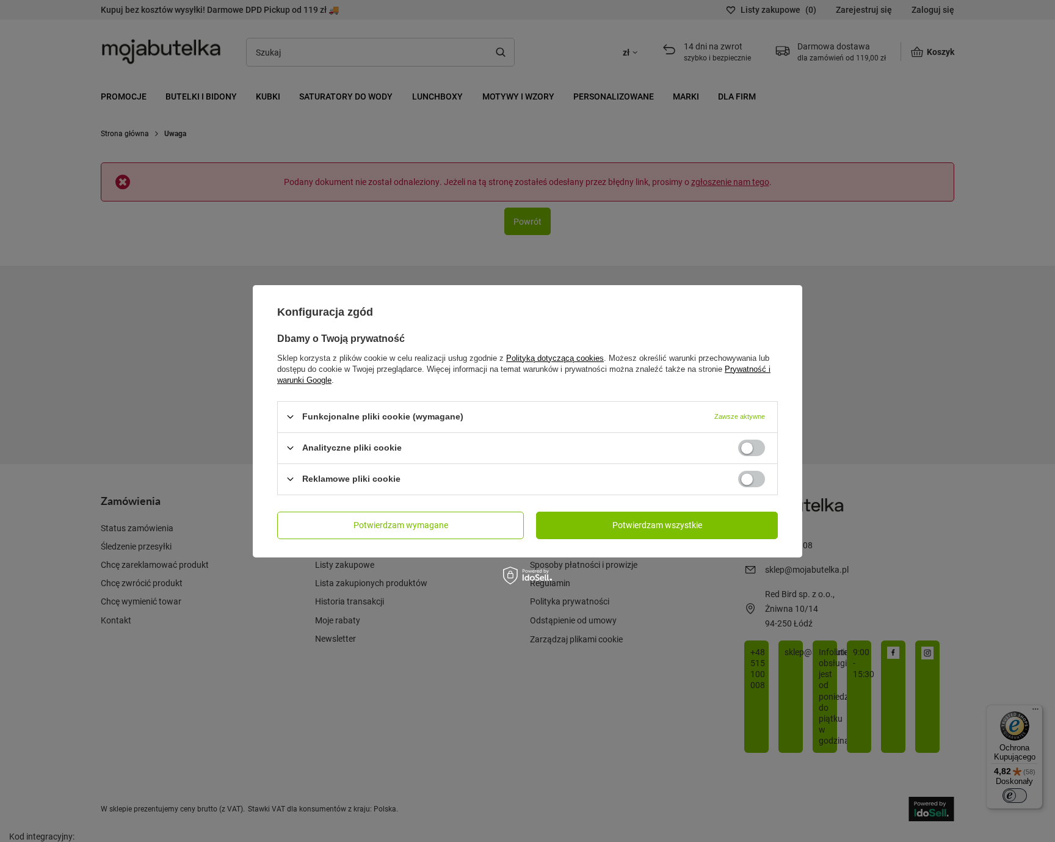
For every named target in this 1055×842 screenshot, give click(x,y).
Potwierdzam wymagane (400, 525)
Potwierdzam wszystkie (657, 525)
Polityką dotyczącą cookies (555, 357)
